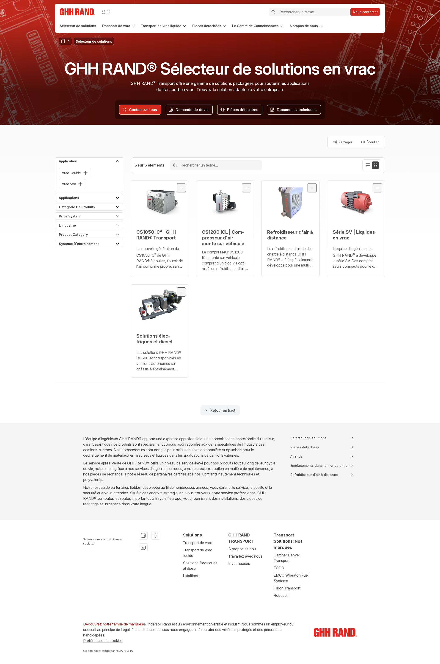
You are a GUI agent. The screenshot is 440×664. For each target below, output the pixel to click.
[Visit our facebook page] (155, 535)
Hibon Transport (287, 588)
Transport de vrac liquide (197, 553)
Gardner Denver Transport (287, 558)
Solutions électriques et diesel (200, 566)
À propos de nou (242, 549)
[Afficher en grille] (375, 165)
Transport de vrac (197, 542)
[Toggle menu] (181, 187)
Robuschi (281, 595)
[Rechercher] (273, 12)
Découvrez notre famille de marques (113, 624)
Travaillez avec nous (245, 556)
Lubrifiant (190, 575)
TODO (279, 568)
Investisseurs (239, 563)
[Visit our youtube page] (143, 547)
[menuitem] (78, 25)
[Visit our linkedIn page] (143, 535)
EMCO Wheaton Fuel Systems (291, 578)
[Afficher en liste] (368, 165)
